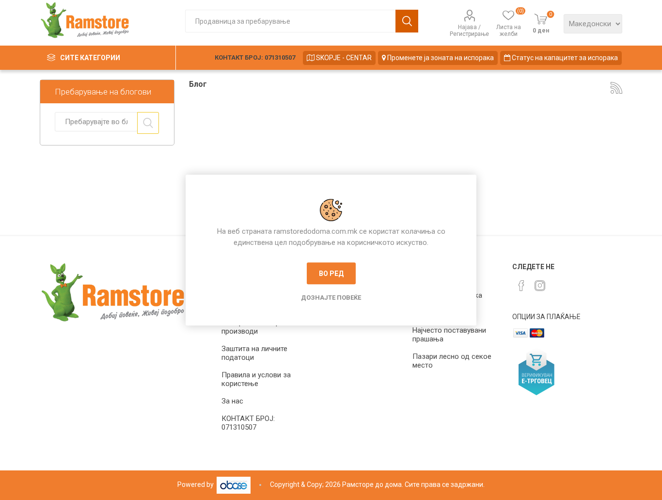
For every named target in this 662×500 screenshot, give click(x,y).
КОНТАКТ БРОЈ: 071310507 (255, 57)
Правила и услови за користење (256, 379)
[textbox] (290, 21)
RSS (616, 88)
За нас (232, 401)
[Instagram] (540, 285)
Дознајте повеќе (331, 297)
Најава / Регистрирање (469, 30)
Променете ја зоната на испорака (440, 58)
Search (148, 123)
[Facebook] (521, 285)
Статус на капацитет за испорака (564, 58)
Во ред (331, 273)
